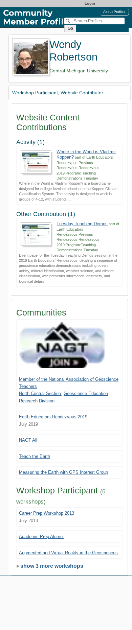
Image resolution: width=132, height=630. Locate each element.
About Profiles (114, 12)
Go (70, 28)
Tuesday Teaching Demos (82, 223)
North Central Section (40, 393)
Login (90, 3)
